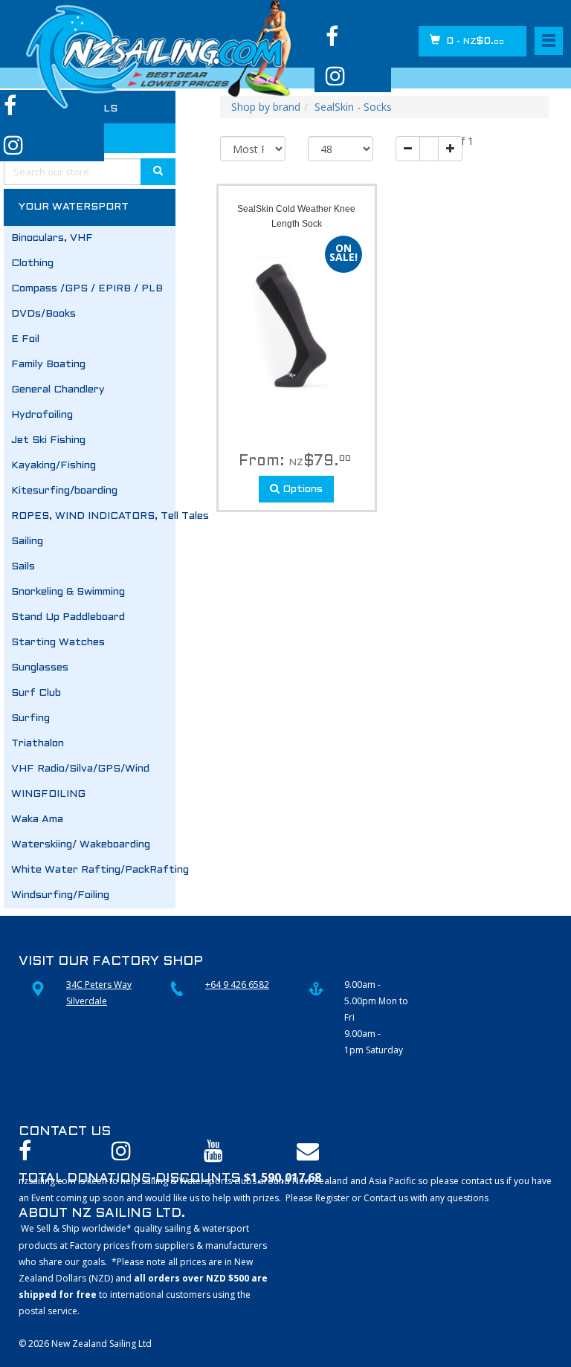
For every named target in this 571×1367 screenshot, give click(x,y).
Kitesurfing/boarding (64, 491)
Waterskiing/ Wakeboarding (80, 845)
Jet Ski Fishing (48, 440)
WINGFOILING (48, 794)
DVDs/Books (43, 314)
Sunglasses (39, 668)
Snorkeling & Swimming (68, 592)
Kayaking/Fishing (53, 466)
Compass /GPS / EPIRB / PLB (87, 289)
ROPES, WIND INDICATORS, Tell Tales (93, 516)
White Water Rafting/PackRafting (93, 870)
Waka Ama (37, 819)
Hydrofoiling (42, 415)
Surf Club (36, 693)
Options (301, 489)
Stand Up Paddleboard (68, 617)
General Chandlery (58, 390)
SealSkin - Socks (353, 107)
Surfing (30, 718)
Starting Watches (58, 642)
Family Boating (48, 364)
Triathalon (37, 744)
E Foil (25, 339)
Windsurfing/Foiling (60, 895)
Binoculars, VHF (52, 238)
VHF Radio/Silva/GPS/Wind (80, 769)
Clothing (32, 263)
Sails (23, 567)
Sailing (27, 541)
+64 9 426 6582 (237, 984)
